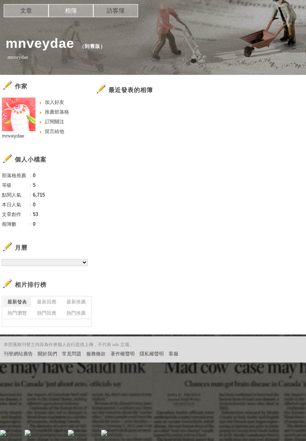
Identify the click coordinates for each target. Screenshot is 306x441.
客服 (173, 354)
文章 (26, 10)
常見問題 (71, 354)
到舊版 (92, 46)
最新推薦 (76, 302)
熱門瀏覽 (17, 313)
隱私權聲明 (152, 354)
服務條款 (96, 354)
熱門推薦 (76, 313)
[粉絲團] (3, 433)
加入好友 (54, 102)
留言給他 (54, 131)
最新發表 (17, 302)
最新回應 (46, 302)
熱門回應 (46, 313)
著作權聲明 (122, 354)
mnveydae (40, 43)
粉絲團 (15, 435)
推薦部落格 (57, 112)
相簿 (71, 10)
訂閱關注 (54, 121)
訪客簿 (116, 10)
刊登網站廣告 (18, 354)
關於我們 (47, 354)
